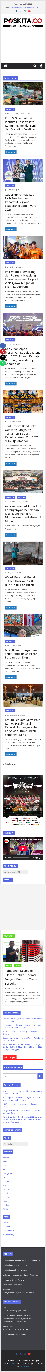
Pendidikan (21, 497)
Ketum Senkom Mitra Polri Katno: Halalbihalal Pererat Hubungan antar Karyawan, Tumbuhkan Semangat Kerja (22, 727)
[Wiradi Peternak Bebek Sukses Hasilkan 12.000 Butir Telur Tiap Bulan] (23, 553)
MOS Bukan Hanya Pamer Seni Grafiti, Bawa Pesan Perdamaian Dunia (22, 653)
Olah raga (6, 1189)
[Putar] (5, 858)
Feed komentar (8, 1230)
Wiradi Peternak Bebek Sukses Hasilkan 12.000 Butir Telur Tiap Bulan (20, 581)
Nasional (18, 965)
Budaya (5, 1161)
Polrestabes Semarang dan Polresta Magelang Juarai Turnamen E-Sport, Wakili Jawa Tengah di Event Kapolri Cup (22, 279)
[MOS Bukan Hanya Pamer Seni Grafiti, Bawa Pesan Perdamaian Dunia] (23, 625)
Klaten (5, 1177)
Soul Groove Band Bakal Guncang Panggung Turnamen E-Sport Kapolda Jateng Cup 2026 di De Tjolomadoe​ (22, 433)
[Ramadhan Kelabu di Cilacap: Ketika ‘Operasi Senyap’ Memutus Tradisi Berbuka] (23, 951)
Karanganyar (10, 109)
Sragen (5, 1201)
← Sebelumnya (9, 764)
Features (8, 965)
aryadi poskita (26, 113)
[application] (23, 848)
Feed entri (6, 1226)
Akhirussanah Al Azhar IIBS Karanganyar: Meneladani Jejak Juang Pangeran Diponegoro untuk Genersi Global (23, 513)
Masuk (5, 1223)
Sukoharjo (6, 1205)
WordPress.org (8, 1234)
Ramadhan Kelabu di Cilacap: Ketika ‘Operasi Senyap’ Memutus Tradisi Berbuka (21, 977)
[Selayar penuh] (40, 858)
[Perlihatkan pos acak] (40, 66)
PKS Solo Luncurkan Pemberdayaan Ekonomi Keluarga (24, 9)
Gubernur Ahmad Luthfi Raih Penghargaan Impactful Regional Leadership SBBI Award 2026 (21, 202)
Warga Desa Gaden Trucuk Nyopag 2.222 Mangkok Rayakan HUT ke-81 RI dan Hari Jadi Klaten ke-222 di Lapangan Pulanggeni (22, 1047)
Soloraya (6, 1197)
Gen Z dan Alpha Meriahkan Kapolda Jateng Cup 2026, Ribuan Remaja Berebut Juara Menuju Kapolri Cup (22, 356)
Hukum (5, 1169)
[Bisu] (36, 858)
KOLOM (6, 1181)
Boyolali (6, 1158)
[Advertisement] (23, 47)
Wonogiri (6, 1209)
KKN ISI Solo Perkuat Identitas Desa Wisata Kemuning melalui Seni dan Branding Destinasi (20, 123)
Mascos (20, 190)
